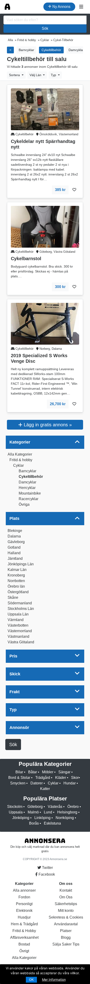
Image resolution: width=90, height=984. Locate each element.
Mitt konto (66, 911)
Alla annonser (24, 890)
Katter (45, 789)
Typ (54, 75)
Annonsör (19, 727)
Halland (14, 553)
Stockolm (14, 807)
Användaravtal (66, 924)
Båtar (32, 772)
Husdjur (24, 917)
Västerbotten (18, 625)
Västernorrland (20, 631)
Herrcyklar (27, 488)
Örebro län (16, 586)
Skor (75, 778)
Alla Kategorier (20, 454)
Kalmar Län (17, 570)
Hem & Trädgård (24, 924)
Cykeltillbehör (31, 477)
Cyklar (18, 465)
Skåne (13, 597)
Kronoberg (16, 575)
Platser (66, 931)
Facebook (46, 874)
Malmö (33, 812)
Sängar (64, 772)
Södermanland (20, 603)
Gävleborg (16, 542)
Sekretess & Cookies (66, 917)
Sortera (15, 75)
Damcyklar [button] (76, 50)
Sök (45, 28)
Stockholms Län (21, 609)
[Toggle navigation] (81, 6)
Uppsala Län (18, 614)
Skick (14, 674)
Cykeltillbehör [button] (51, 50)
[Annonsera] (7, 7)
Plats (14, 518)
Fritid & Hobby (24, 931)
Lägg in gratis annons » (47, 424)
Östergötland (18, 592)
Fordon (24, 897)
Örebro (73, 807)
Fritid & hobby (20, 460)
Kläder (60, 778)
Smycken (17, 783)
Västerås (55, 807)
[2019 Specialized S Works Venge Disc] (45, 323)
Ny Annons (60, 7)
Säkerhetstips (66, 904)
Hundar (69, 783)
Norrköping (65, 818)
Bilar (19, 772)
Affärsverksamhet (24, 937)
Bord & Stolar (19, 778)
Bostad (24, 944)
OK (31, 979)
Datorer (36, 783)
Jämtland (15, 558)
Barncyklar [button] (26, 50)
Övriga (24, 504)
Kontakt (66, 890)
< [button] (10, 50)
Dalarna (14, 536)
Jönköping (20, 818)
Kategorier (19, 442)
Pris (13, 656)
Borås (34, 823)
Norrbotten (16, 581)
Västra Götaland (21, 642)
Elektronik (24, 911)
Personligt (24, 904)
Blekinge (15, 531)
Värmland (16, 620)
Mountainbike (30, 493)
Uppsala (16, 812)
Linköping (42, 818)
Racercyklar (28, 499)
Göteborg (35, 807)
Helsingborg (67, 812)
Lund (48, 812)
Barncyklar (27, 471)
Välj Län (36, 75)
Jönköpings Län (21, 564)
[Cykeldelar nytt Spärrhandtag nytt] (45, 109)
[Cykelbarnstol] (45, 226)
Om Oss (65, 897)
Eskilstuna (52, 823)
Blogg (66, 937)
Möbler (47, 772)
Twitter (47, 868)
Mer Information (54, 979)
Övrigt (24, 951)
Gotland (14, 547)
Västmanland (18, 636)
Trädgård (42, 778)
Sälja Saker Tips (65, 944)
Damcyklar (27, 482)
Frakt (14, 691)
